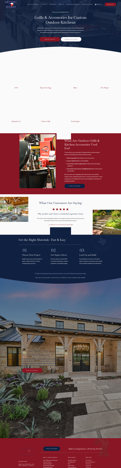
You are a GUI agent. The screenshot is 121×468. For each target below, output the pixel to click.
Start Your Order (87, 4)
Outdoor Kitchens (47, 462)
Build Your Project (32, 370)
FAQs (69, 463)
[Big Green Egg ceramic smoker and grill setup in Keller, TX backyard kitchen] (35, 82)
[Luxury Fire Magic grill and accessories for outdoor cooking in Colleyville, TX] (95, 82)
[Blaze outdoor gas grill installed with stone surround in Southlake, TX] (65, 82)
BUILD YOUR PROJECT (50, 457)
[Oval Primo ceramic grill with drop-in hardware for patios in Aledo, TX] (35, 116)
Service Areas (88, 465)
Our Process (88, 463)
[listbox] (98, 4)
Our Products (89, 460)
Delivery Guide (71, 465)
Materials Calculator (72, 4)
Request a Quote (50, 39)
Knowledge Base (71, 462)
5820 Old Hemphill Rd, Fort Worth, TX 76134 (26, 465)
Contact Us (110, 4)
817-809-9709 (22, 461)
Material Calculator (71, 39)
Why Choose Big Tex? (90, 462)
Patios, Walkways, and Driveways (50, 460)
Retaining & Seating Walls (48, 465)
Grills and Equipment (47, 463)
